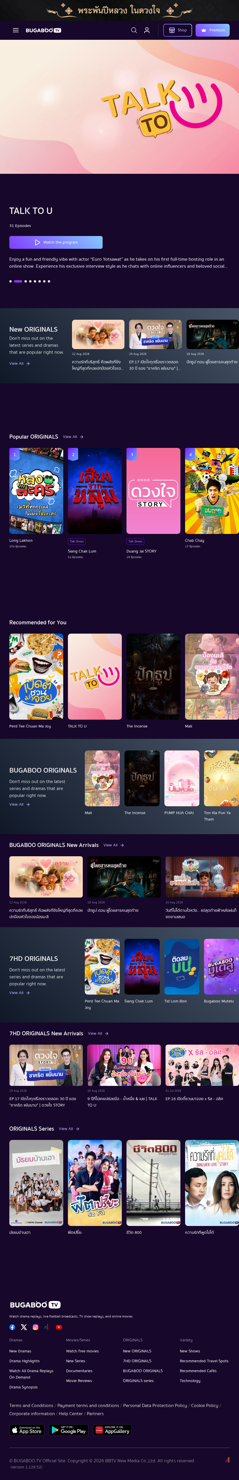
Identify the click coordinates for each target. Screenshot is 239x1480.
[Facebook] (12, 1327)
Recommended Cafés (198, 1371)
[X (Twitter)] (24, 1327)
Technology (190, 1381)
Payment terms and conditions (88, 1405)
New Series (75, 1361)
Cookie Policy (204, 1405)
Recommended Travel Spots (204, 1361)
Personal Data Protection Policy (155, 1405)
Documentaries (79, 1371)
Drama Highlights (24, 1361)
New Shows (190, 1351)
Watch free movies (82, 1351)
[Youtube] (59, 1327)
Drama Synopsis (23, 1387)
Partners (95, 1414)
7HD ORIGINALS (137, 1361)
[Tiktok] (47, 1327)
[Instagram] (35, 1327)
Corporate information (32, 1414)
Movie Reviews (79, 1381)
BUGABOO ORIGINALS (143, 1371)
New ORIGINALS (137, 1351)
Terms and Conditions (31, 1405)
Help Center (71, 1414)
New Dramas (20, 1351)
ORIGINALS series (138, 1381)
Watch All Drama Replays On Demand (31, 1374)
